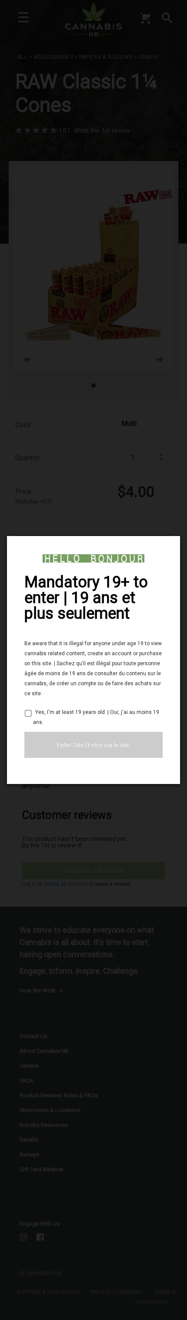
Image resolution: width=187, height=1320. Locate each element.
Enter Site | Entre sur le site (93, 744)
